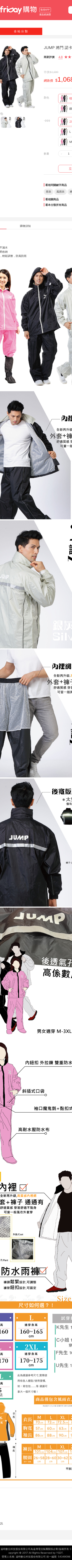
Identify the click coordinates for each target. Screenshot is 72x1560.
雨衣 (48, 191)
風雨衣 (60, 191)
